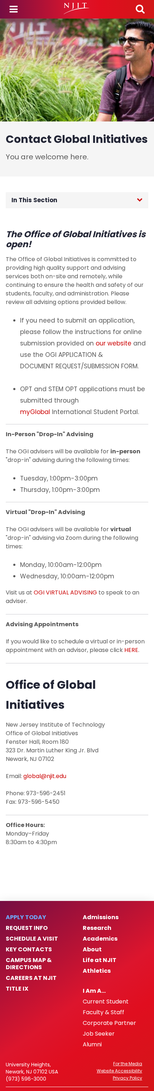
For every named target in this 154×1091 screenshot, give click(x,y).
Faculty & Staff (103, 1012)
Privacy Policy (127, 1078)
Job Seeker (99, 1033)
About (92, 949)
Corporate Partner (109, 1023)
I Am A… (94, 991)
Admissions (101, 917)
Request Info (27, 928)
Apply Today (26, 917)
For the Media (127, 1064)
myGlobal (35, 412)
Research (97, 928)
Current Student (106, 1001)
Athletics (97, 971)
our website (113, 343)
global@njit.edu (44, 776)
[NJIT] (77, 8)
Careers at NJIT (31, 978)
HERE (131, 650)
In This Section (34, 200)
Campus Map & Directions (29, 964)
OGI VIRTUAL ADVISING (65, 592)
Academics (100, 938)
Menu (13, 9)
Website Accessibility (119, 1071)
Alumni (92, 1044)
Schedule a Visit (32, 938)
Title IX (17, 988)
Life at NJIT (99, 960)
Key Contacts (29, 949)
